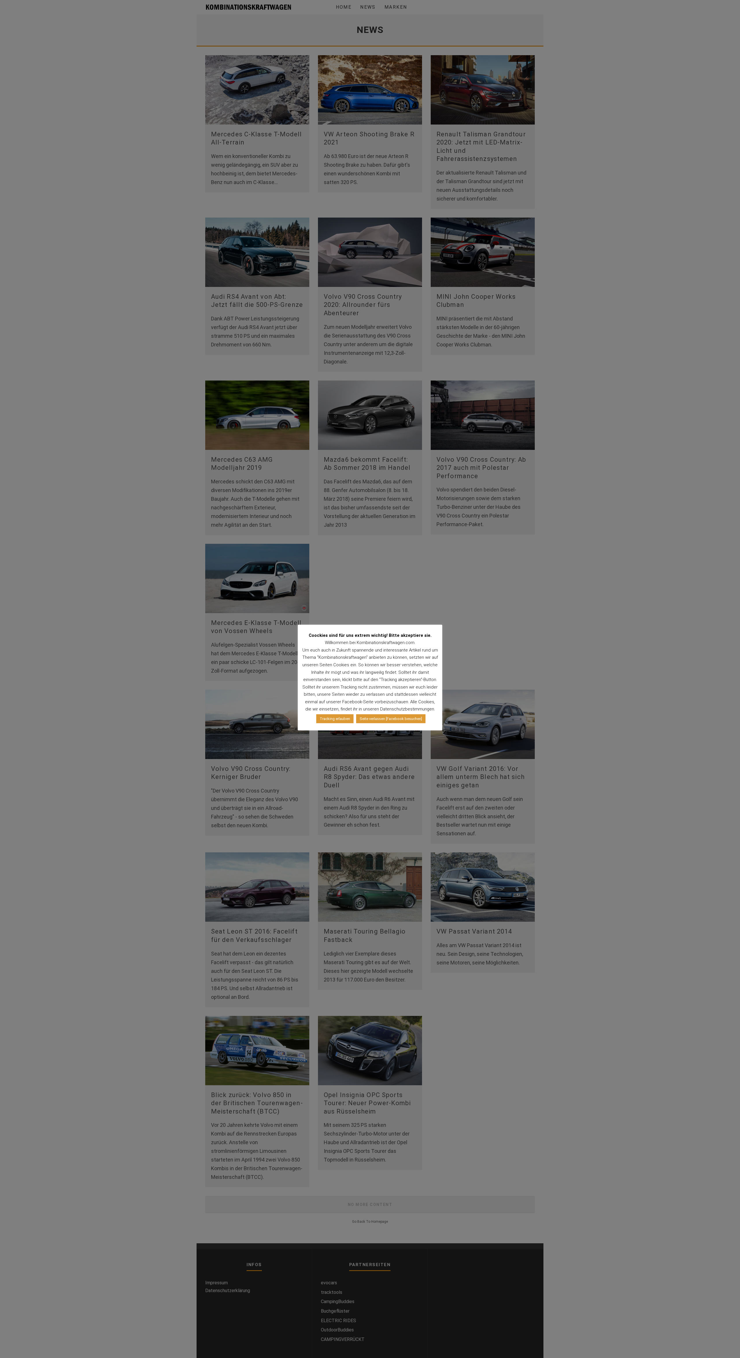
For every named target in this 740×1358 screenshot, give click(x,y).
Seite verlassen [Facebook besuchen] (391, 719)
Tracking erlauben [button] (335, 719)
